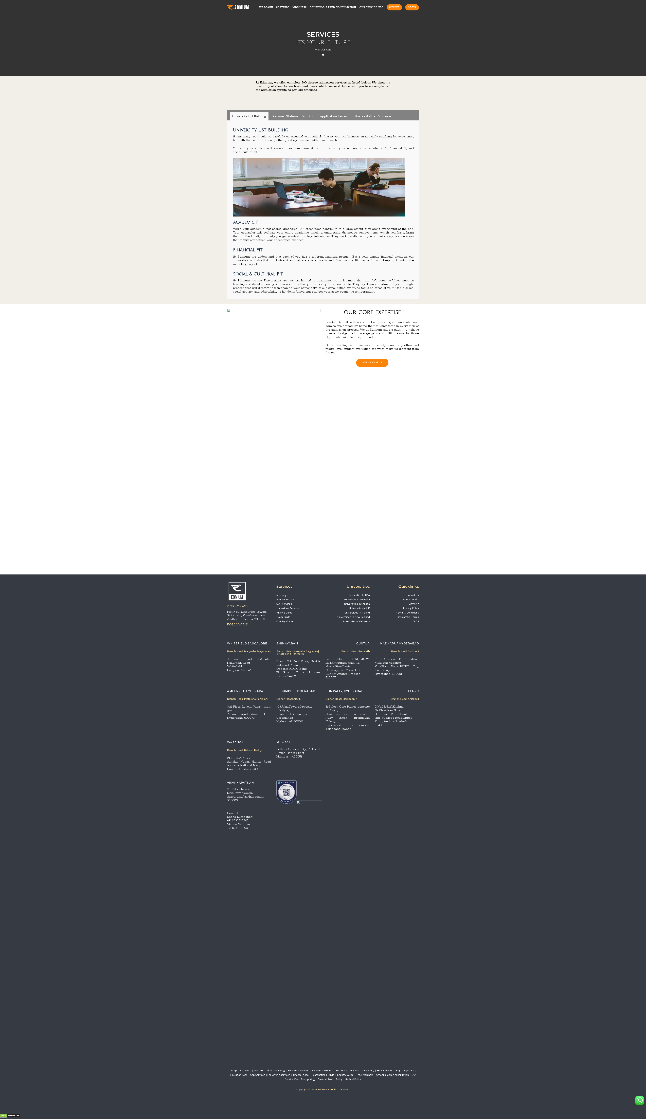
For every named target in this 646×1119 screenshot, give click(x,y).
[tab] (249, 116)
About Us (413, 595)
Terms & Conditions (407, 612)
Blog (398, 1070)
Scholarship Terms (408, 617)
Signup (394, 7)
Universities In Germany (356, 621)
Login (412, 7)
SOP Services (284, 603)
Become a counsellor (347, 1070)
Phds (269, 1070)
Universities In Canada (357, 603)
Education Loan (285, 599)
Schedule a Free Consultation (333, 7)
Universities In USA (359, 595)
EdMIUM (242, 7)
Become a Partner (298, 1070)
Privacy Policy (411, 608)
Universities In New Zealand (353, 617)
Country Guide (284, 621)
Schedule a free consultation (392, 1074)
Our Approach (372, 362)
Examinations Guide (323, 1074)
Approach (266, 7)
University (368, 1070)
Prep (234, 1070)
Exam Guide (283, 617)
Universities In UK (359, 608)
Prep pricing (308, 1079)
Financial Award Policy (330, 1079)
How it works (384, 1070)
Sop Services (257, 1074)
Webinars (300, 7)
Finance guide (301, 1074)
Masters (259, 1070)
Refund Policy (353, 1079)
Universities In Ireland (357, 612)
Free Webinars (364, 1074)
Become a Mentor (322, 1070)
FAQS (416, 621)
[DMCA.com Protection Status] (10, 1116)
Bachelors (245, 1070)
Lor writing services (278, 1074)
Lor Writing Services (288, 608)
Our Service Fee (371, 7)
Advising (281, 595)
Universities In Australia (356, 599)
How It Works (411, 599)
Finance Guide (284, 612)
